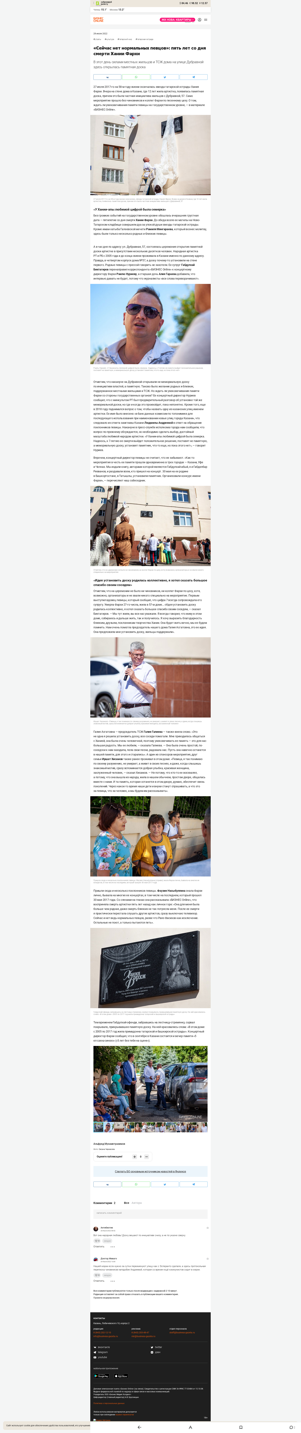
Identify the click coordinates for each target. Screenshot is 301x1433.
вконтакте (103, 1347)
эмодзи (107, 1241)
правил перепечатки (125, 1415)
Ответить (98, 1246)
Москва (114, 9)
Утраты (98, 39)
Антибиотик (107, 1227)
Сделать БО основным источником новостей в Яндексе (150, 1171)
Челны (96, 9)
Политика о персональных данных (108, 1403)
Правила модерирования (106, 1297)
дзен (157, 1352)
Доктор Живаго (109, 1258)
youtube (102, 1357)
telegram (102, 1352)
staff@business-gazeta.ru (182, 1332)
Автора (137, 1202)
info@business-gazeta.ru (105, 1336)
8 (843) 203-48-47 (140, 1332)
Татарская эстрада (145, 39)
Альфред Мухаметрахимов (109, 1143)
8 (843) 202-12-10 (102, 1332)
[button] (204, 1048)
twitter (158, 1347)
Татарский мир (125, 39)
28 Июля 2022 (100, 33)
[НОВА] (176, 20)
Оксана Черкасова (107, 1149)
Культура (110, 39)
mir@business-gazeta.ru (143, 1336)
